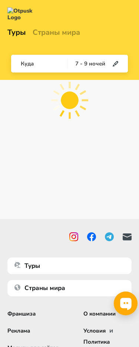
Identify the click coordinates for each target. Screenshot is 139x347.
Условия (94, 330)
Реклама (18, 330)
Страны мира (56, 32)
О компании (99, 313)
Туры (16, 32)
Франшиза (21, 313)
